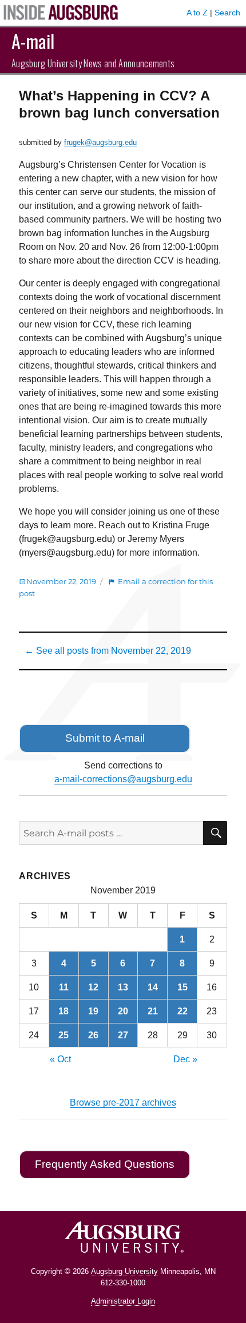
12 (93, 987)
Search (227, 12)
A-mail (32, 40)
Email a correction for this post (116, 587)
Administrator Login (123, 1301)
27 (123, 1035)
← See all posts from (108, 651)
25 (63, 1035)
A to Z (197, 12)
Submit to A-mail (105, 738)
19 (93, 1011)
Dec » (185, 1059)
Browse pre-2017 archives (123, 1102)
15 (182, 987)
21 (153, 1011)
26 (93, 1035)
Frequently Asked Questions (104, 1164)
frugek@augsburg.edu (100, 142)
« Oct (60, 1059)
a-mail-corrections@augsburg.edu (123, 779)
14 (153, 987)
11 (64, 987)
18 (63, 1011)
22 (182, 1011)
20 (123, 1011)
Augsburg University (124, 1271)
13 (123, 987)
